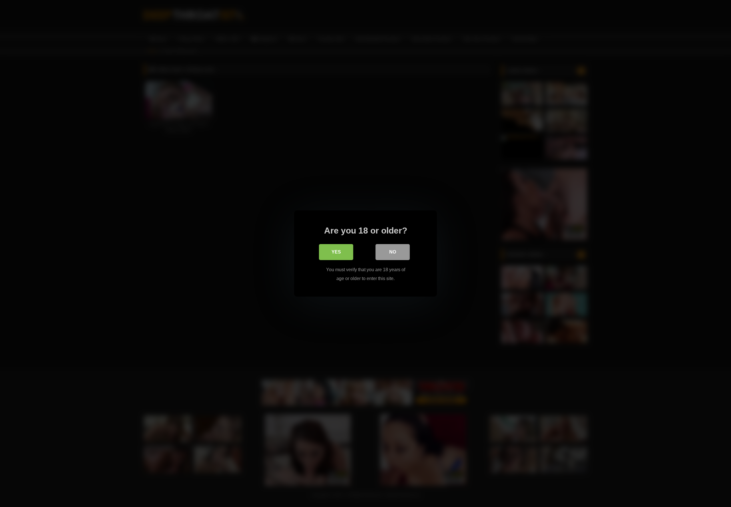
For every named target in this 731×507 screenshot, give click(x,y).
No (392, 252)
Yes (336, 252)
